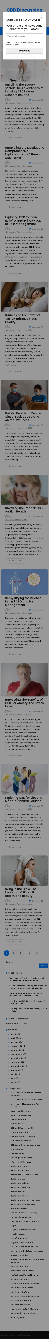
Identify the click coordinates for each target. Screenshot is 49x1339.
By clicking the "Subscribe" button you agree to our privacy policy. (24, 43)
